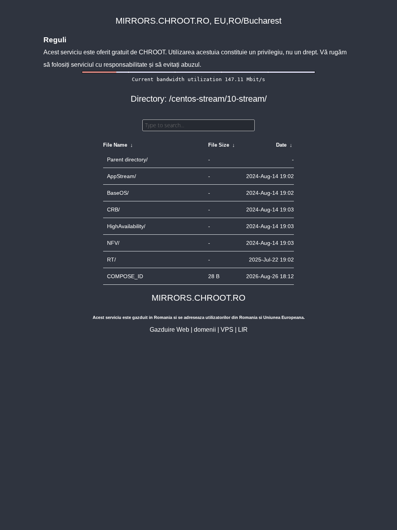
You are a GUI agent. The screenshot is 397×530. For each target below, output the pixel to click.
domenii (205, 329)
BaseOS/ (118, 193)
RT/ (111, 259)
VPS (227, 329)
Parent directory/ (127, 159)
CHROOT (152, 52)
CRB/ (113, 209)
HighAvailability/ (126, 226)
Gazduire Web (169, 329)
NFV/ (113, 243)
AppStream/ (121, 176)
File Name (115, 145)
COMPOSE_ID (125, 276)
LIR (243, 329)
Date (281, 145)
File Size (218, 145)
